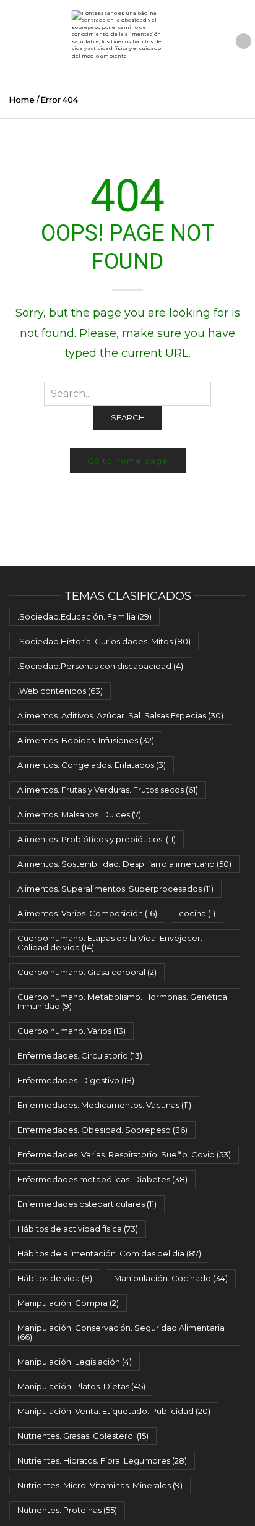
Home (22, 99)
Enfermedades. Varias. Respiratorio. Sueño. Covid (124, 1154)
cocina (197, 913)
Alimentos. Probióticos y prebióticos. (96, 839)
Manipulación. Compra (68, 1303)
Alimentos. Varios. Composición (87, 913)
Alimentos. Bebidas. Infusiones (85, 740)
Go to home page (127, 461)
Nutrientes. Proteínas (67, 1510)
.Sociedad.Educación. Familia (84, 616)
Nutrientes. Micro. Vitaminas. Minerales (100, 1485)
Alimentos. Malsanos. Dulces (79, 814)
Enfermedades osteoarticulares (87, 1204)
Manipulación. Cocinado (171, 1278)
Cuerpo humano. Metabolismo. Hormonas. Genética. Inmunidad (123, 1001)
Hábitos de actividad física (77, 1229)
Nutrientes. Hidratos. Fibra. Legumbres (102, 1460)
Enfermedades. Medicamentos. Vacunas (104, 1105)
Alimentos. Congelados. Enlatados (91, 765)
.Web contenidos (60, 691)
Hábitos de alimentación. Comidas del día (109, 1253)
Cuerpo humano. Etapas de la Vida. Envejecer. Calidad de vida (109, 942)
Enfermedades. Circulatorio (79, 1055)
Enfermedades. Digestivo (75, 1080)
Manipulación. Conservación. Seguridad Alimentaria (121, 1332)
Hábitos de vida (54, 1278)
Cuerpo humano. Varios (71, 1031)
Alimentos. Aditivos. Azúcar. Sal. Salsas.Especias (120, 715)
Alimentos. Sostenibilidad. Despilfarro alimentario (124, 864)
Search (128, 417)
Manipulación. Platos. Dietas (81, 1386)
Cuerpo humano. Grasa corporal (87, 972)
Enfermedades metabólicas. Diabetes (102, 1179)
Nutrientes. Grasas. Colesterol (83, 1436)
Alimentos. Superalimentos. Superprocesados (115, 888)
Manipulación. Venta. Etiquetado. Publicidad (113, 1411)
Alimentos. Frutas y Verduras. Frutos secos (107, 790)
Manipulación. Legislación (74, 1361)
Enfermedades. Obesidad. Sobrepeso (102, 1130)
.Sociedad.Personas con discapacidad (100, 666)
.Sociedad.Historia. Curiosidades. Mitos (104, 641)
